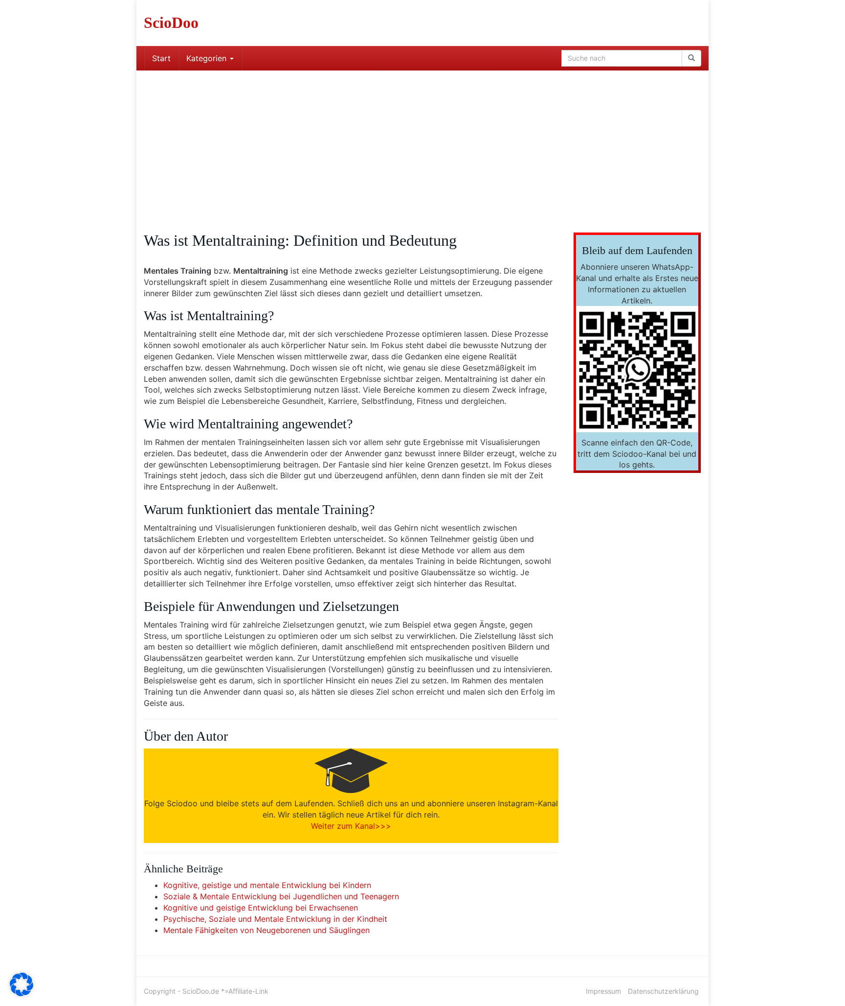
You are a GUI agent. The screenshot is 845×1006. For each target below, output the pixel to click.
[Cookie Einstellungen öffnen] (21, 993)
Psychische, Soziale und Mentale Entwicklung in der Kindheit (275, 919)
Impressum (603, 991)
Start (161, 58)
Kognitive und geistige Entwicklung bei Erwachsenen (260, 907)
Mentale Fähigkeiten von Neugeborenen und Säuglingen (266, 930)
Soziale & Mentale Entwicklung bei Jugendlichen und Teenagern (281, 896)
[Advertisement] (422, 143)
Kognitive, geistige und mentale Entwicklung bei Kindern (267, 885)
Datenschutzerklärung (663, 991)
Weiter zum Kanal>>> (351, 826)
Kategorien (207, 58)
